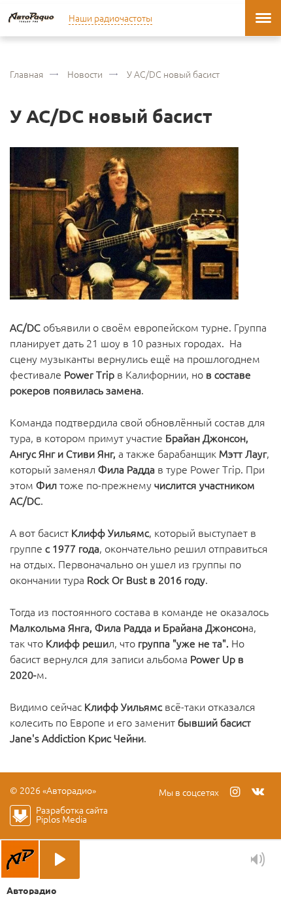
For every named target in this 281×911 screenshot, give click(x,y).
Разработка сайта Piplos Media (72, 814)
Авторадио (31, 18)
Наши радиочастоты (110, 17)
